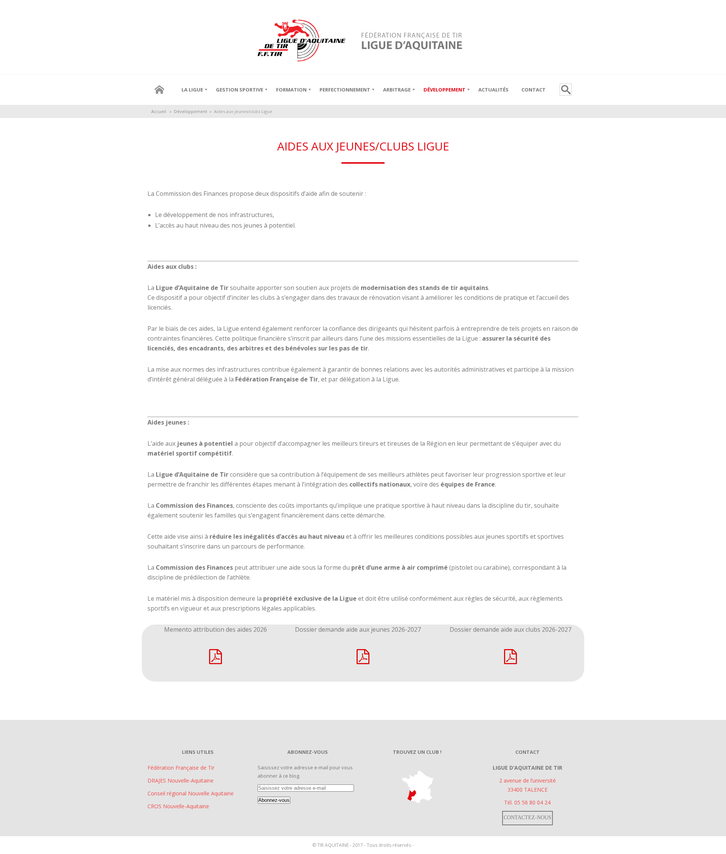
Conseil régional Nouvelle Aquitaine (190, 793)
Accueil (158, 111)
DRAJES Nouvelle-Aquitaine (180, 780)
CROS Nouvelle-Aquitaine (178, 806)
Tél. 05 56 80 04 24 (527, 802)
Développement (190, 111)
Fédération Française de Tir (180, 767)
